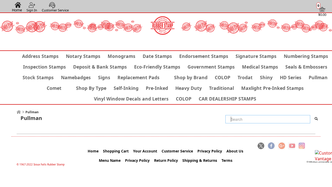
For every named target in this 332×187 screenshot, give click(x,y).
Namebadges (76, 77)
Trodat (245, 77)
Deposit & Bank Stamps (100, 67)
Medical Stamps (260, 67)
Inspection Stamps (44, 67)
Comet (54, 88)
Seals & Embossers (306, 67)
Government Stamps (211, 67)
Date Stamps (157, 56)
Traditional (221, 88)
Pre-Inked (157, 88)
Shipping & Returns (199, 160)
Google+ (281, 146)
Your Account (145, 151)
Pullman (318, 77)
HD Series (290, 77)
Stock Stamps (38, 77)
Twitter (261, 146)
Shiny (266, 77)
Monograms (121, 56)
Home (17, 10)
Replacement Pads (138, 77)
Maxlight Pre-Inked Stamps (272, 88)
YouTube (291, 146)
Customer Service (55, 10)
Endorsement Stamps (203, 56)
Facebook (271, 146)
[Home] (19, 112)
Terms (227, 160)
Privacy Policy (209, 151)
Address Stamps (40, 56)
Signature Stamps (256, 56)
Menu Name (110, 160)
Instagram (301, 146)
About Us (234, 151)
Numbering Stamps (306, 56)
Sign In (31, 10)
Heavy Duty (188, 88)
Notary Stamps (83, 56)
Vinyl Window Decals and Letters (131, 99)
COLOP (222, 77)
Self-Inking (126, 88)
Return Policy (166, 160)
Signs (104, 77)
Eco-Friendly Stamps (157, 67)
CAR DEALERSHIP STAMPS (227, 99)
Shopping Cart (116, 151)
